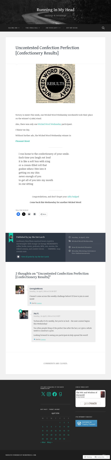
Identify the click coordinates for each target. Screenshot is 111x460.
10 (68, 426)
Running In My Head (55, 9)
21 (55, 435)
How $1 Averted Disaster (82, 247)
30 (64, 439)
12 (47, 430)
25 (43, 439)
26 (47, 439)
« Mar (43, 442)
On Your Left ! (52, 28)
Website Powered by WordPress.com (21, 455)
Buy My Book (72, 28)
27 (51, 439)
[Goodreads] (60, 394)
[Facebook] (54, 394)
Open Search (103, 28)
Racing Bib (12, 28)
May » (49, 442)
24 (68, 435)
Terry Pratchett (81, 397)
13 (51, 430)
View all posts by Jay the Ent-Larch (35, 256)
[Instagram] (48, 394)
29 (60, 439)
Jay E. (36, 313)
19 (47, 435)
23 (64, 435)
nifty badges (72, 196)
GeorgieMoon (36, 288)
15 (60, 430)
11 (42, 430)
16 (64, 430)
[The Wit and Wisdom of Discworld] (103, 397)
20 (51, 435)
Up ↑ (103, 455)
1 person (39, 303)
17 (68, 430)
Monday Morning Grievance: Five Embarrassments (84, 252)
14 (55, 430)
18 (42, 435)
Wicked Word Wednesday (49, 124)
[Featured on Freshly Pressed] (86, 426)
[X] (43, 394)
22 (60, 435)
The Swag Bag (31, 28)
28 (56, 439)
